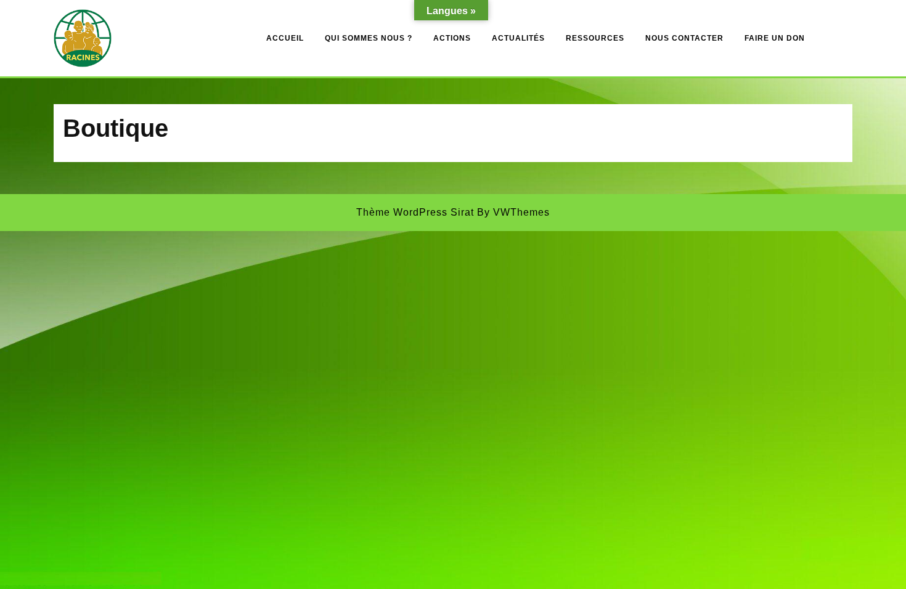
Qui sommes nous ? (368, 38)
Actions (452, 38)
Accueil (285, 38)
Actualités (518, 38)
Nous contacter (684, 38)
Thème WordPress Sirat (415, 212)
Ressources (595, 38)
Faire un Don (775, 38)
